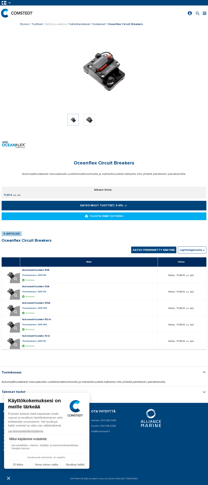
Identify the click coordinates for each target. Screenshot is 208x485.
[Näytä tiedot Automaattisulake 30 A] (12, 341)
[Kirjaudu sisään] (189, 13)
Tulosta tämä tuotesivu (106, 216)
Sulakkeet (98, 24)
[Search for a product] (197, 13)
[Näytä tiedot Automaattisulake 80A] (12, 275)
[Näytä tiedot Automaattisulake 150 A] (12, 324)
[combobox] (192, 250)
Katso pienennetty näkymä (154, 250)
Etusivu (24, 24)
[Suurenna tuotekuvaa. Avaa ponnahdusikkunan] (15, 278)
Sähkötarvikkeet (79, 24)
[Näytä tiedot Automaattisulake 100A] (12, 308)
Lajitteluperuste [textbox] (191, 250)
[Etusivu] (17, 13)
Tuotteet (37, 24)
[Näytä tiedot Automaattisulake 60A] (12, 291)
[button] (6, 3)
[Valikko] (204, 13)
